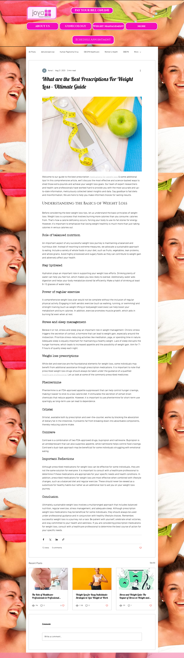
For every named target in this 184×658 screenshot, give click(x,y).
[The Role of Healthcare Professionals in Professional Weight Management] (48, 579)
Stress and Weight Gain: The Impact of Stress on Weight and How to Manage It (134, 596)
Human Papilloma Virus (69, 52)
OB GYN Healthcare (91, 52)
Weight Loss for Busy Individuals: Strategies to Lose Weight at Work (92, 596)
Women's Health (111, 52)
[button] (42, 26)
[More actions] (140, 70)
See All (152, 563)
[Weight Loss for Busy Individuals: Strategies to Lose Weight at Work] (92, 579)
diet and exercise (47, 52)
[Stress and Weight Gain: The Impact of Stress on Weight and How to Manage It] (135, 579)
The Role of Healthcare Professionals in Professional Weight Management (45, 596)
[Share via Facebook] (43, 539)
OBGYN (126, 52)
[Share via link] (63, 539)
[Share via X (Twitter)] (50, 539)
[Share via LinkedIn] (56, 539)
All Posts (32, 52)
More (136, 52)
